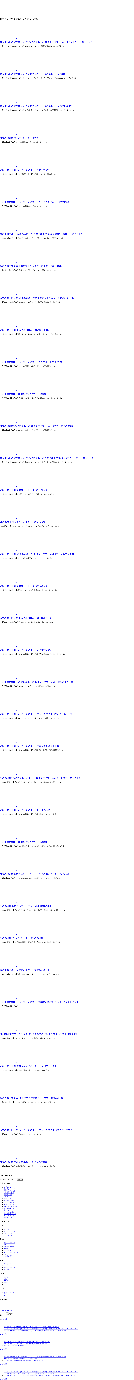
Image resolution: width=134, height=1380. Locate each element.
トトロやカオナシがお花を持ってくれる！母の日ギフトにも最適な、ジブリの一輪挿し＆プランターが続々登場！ (41, 1329)
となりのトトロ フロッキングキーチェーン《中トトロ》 (28, 1066)
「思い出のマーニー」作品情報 (14, 1345)
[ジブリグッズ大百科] (29, 10)
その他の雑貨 (8, 1256)
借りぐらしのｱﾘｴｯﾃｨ (10, 1206)
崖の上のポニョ (9, 1204)
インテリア (7, 1229)
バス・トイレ (8, 1233)
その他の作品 (8, 1217)
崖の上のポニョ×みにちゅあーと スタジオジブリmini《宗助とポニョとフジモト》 (41, 234)
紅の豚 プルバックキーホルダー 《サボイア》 (23, 522)
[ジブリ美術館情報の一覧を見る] (9, 1353)
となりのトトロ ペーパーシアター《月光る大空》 (25, 170)
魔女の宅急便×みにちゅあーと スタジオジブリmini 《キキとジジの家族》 (37, 426)
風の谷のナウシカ (9, 1189)
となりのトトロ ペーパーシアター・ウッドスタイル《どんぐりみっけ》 (36, 714)
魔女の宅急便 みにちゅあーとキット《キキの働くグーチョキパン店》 (35, 874)
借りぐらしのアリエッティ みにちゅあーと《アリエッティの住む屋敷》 (36, 106)
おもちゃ (6, 1269)
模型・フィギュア (9, 1267)
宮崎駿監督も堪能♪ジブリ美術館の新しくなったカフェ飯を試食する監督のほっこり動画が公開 (35, 1330)
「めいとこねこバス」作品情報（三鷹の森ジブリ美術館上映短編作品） (27, 1342)
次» (7, 1319)
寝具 (5, 1244)
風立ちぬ (6, 1210)
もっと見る (3, 1334)
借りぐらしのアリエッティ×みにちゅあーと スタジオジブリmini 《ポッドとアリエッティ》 (46, 42)
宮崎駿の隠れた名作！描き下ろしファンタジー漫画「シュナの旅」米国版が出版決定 (31, 1327)
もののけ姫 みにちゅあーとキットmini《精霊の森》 (26, 906)
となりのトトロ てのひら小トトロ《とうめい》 (24, 586)
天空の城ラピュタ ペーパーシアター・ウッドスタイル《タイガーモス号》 (37, 1130)
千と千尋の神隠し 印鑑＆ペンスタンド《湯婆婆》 (24, 842)
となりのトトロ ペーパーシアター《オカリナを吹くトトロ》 (31, 746)
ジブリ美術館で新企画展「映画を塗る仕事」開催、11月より (23, 1360)
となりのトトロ (9, 1193)
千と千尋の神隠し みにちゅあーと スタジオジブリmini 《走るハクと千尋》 (38, 682)
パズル (6, 1265)
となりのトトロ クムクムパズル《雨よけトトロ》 (25, 330)
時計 (5, 1279)
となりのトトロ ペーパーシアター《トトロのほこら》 (27, 810)
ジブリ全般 (7, 1187)
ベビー (6, 1254)
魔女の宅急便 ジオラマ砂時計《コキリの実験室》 (24, 1162)
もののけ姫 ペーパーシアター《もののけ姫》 (22, 938)
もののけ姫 (7, 1198)
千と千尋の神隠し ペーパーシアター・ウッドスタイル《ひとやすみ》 (35, 202)
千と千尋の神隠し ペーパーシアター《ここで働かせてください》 (33, 362)
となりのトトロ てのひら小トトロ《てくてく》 (24, 490)
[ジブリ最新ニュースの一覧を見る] (9, 1323)
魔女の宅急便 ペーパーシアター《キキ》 (20, 138)
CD (5, 1294)
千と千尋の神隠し (9, 1200)
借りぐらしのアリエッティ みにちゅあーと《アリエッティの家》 (33, 74)
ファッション (8, 1250)
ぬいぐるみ (7, 1264)
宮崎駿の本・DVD (10, 1214)
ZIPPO (6, 1277)
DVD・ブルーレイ (10, 1292)
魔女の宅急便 (8, 1195)
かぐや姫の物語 (9, 1212)
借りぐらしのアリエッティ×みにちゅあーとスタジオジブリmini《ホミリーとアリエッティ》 (47, 458)
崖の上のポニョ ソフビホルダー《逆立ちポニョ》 (25, 970)
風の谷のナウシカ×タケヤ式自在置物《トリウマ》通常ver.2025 (31, 1098)
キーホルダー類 (9, 1246)
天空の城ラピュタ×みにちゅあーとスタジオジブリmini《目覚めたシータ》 (37, 298)
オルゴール (7, 1280)
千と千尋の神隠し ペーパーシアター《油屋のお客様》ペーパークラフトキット (39, 1002)
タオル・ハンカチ (9, 1243)
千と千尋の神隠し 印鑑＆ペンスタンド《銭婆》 (23, 394)
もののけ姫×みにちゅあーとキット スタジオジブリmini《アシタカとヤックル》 (40, 778)
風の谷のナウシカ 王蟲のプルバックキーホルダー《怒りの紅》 (31, 266)
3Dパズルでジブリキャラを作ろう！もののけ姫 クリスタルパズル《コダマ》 (39, 1034)
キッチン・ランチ (9, 1231)
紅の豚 (6, 1196)
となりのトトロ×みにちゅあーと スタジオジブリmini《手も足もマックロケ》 (39, 554)
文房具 (6, 1248)
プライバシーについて (7, 1310)
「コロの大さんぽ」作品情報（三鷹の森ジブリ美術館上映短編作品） (26, 1344)
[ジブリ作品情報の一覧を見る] (9, 1338)
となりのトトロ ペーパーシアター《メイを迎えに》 (26, 650)
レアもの (6, 1284)
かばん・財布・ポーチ (11, 1252)
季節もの (6, 1282)
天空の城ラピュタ (9, 1191)
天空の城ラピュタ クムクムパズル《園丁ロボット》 (26, 618)
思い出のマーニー (9, 1216)
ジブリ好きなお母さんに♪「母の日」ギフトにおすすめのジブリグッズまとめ (29, 1373)
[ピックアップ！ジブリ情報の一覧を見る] (9, 1368)
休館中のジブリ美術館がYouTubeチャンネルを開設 (20, 1359)
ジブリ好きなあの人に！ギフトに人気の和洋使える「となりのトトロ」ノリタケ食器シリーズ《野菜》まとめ (39, 1375)
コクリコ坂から (9, 1208)
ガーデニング (8, 1235)
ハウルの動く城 (9, 1202)
